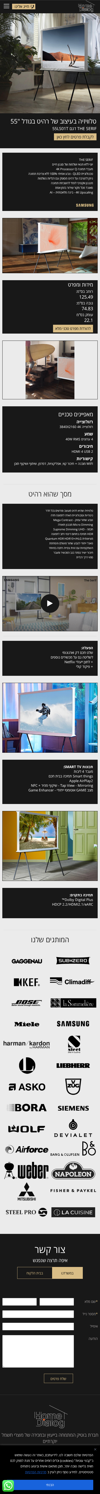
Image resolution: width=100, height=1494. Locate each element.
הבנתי (50, 1485)
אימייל (94, 1326)
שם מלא (91, 1301)
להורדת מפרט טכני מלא (73, 328)
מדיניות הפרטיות (35, 1472)
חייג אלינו (22, 6)
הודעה (93, 1338)
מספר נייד (90, 1313)
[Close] (95, 1449)
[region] (50, 1469)
